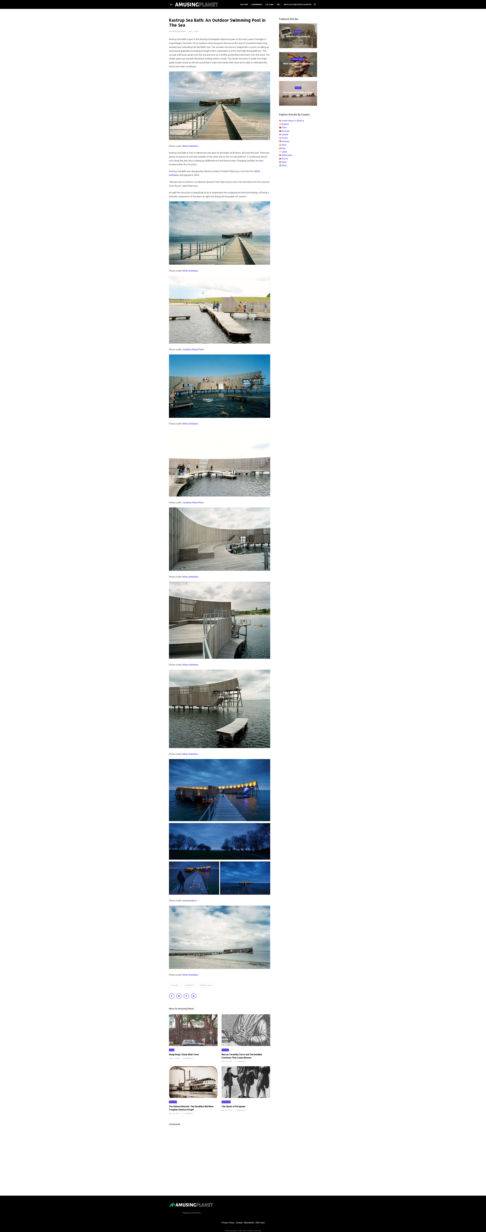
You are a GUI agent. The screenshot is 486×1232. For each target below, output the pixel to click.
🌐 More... (283, 165)
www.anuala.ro (189, 900)
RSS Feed (260, 1222)
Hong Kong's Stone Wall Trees (184, 1054)
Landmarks (189, 985)
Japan (284, 152)
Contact (239, 1222)
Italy (284, 148)
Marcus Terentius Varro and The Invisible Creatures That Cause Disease (242, 1056)
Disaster (172, 1102)
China (171, 1050)
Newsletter (249, 1222)
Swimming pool (206, 985)
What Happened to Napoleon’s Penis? (298, 65)
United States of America (293, 120)
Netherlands (287, 155)
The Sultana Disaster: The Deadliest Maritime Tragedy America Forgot (191, 1108)
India (284, 145)
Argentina (226, 1102)
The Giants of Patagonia (233, 1106)
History (225, 1050)
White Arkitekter (190, 146)
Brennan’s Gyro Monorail (298, 36)
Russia (285, 158)
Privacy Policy (227, 1222)
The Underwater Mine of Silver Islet (298, 94)
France (285, 138)
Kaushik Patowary (177, 31)
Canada (298, 88)
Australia (285, 131)
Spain (284, 162)
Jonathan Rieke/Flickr (193, 349)
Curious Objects (298, 59)
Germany (285, 141)
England (298, 32)
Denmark (174, 985)
